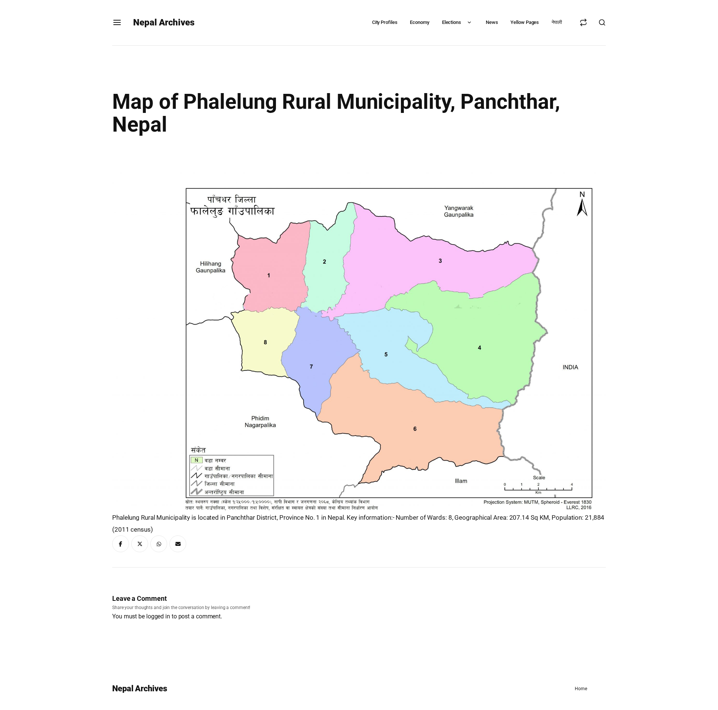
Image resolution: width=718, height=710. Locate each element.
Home (581, 688)
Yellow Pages (524, 22)
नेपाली (557, 22)
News (492, 22)
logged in (158, 616)
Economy (419, 22)
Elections (451, 22)
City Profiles (385, 22)
